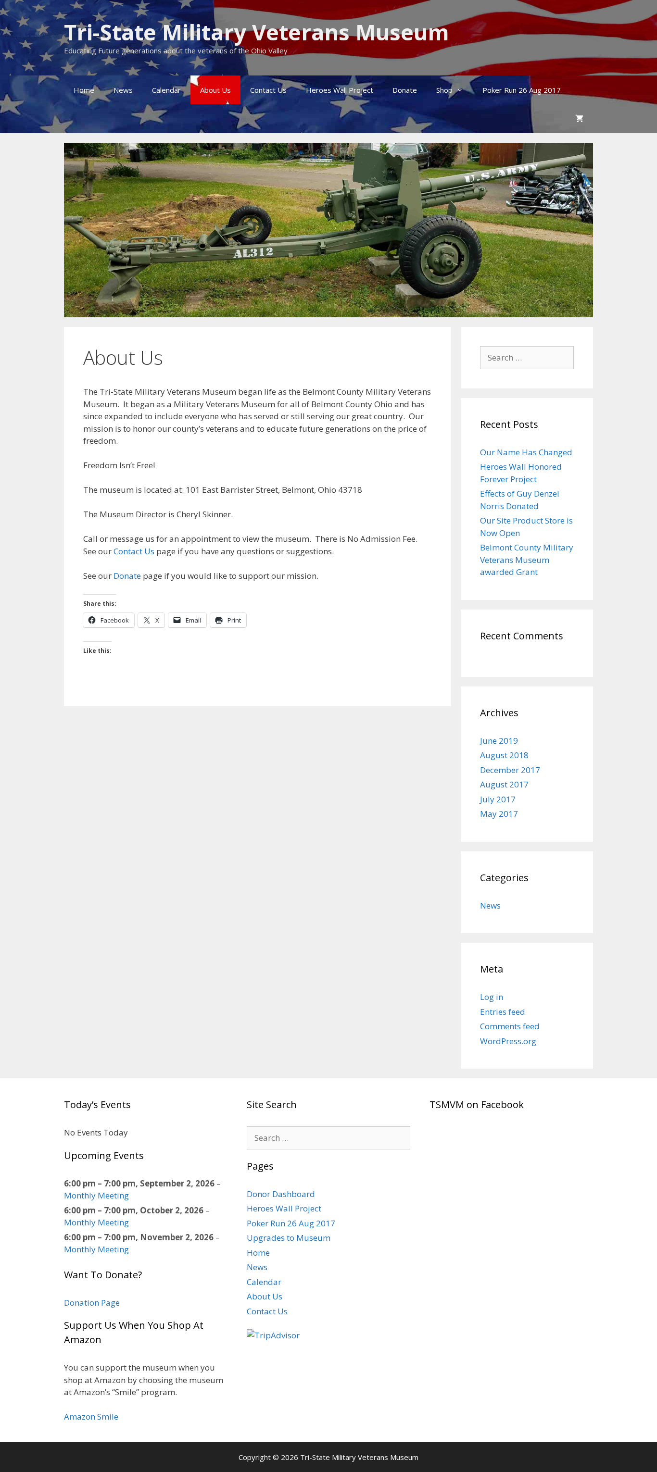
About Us (215, 90)
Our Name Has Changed (526, 452)
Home (84, 90)
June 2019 (499, 740)
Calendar (166, 90)
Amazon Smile (91, 1416)
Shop (444, 90)
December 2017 (510, 769)
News (123, 90)
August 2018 (504, 755)
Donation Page (92, 1302)
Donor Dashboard (281, 1193)
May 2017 (499, 813)
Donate (404, 90)
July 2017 (498, 799)
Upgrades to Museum (288, 1237)
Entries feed (502, 1011)
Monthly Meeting (96, 1195)
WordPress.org (508, 1041)
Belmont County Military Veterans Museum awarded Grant (526, 559)
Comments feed (510, 1026)
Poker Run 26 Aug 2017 (521, 90)
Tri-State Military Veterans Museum (256, 32)
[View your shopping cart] (579, 118)
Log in (491, 996)
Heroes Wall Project (339, 90)
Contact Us (268, 90)
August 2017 (504, 784)
